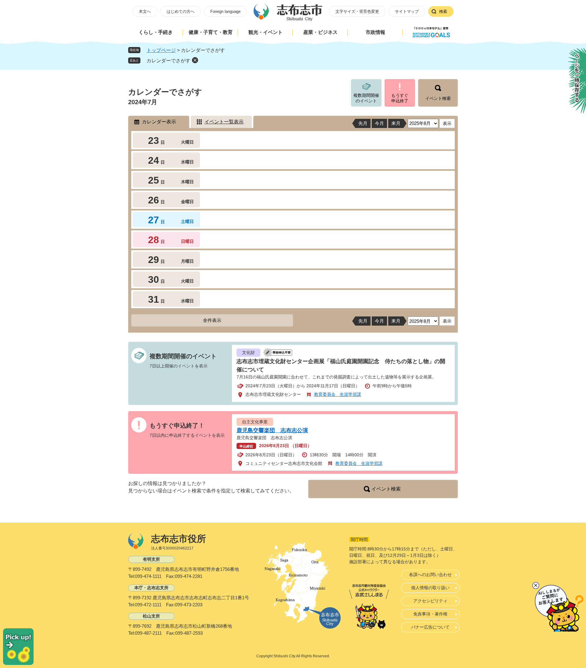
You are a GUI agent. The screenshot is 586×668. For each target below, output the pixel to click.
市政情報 (375, 32)
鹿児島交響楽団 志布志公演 (272, 430)
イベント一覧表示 (224, 121)
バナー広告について (430, 627)
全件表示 (212, 320)
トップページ (161, 50)
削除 (195, 60)
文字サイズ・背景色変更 (357, 11)
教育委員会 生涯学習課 (337, 394)
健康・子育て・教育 (211, 32)
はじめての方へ (180, 11)
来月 (395, 123)
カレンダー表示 (159, 121)
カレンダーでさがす (168, 60)
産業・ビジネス (320, 32)
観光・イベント (265, 32)
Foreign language (225, 11)
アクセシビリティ (430, 600)
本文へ (145, 11)
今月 (379, 123)
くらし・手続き (156, 32)
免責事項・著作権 (430, 613)
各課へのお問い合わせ (430, 574)
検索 (443, 11)
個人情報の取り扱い (430, 587)
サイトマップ (407, 11)
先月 (362, 123)
